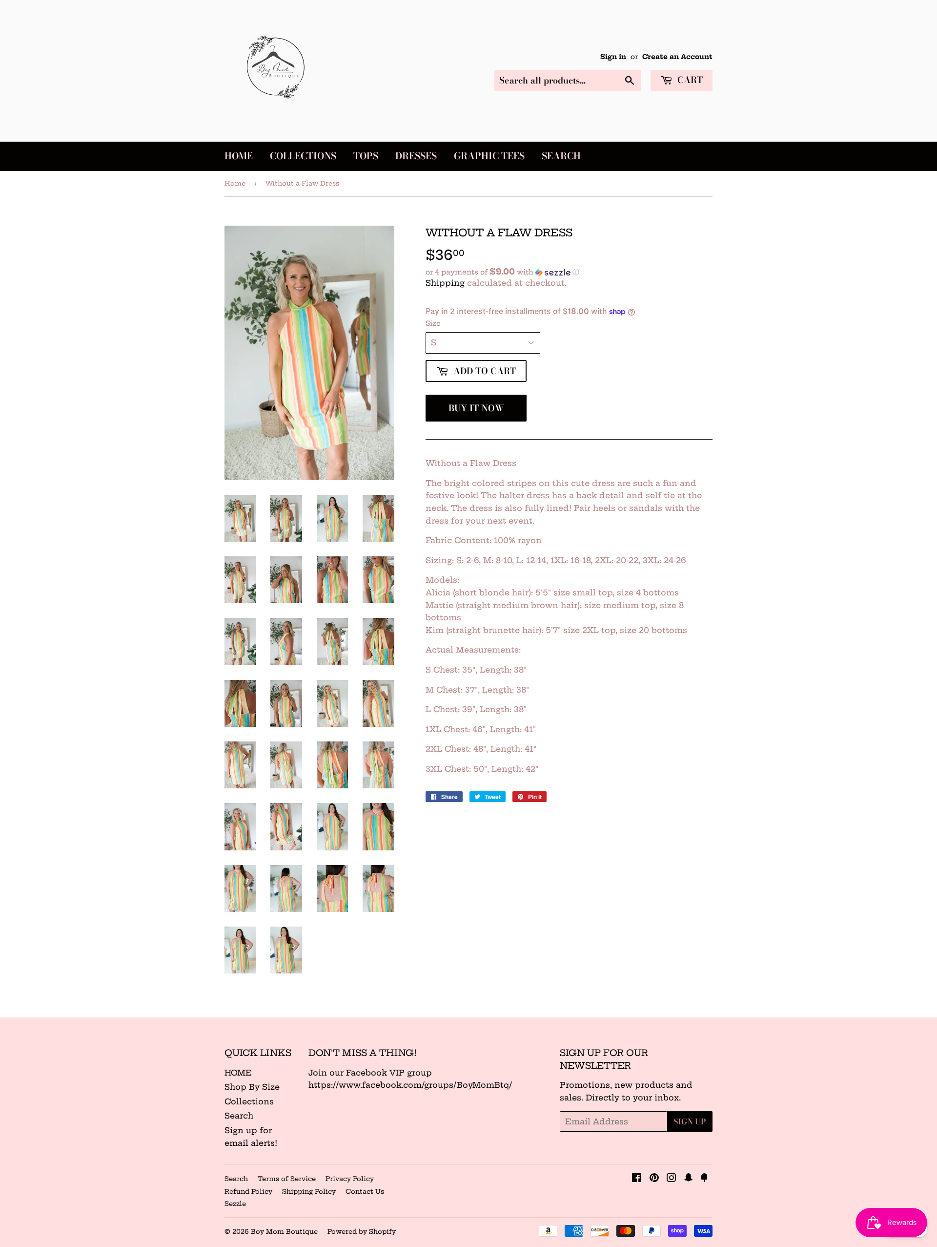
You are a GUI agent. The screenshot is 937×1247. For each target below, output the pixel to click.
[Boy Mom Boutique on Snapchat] (688, 1179)
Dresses (416, 156)
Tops (365, 156)
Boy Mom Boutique (284, 1231)
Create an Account (677, 57)
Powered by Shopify (361, 1231)
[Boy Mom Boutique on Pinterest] (654, 1179)
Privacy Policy (350, 1179)
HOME (238, 1073)
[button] (569, 272)
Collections (303, 156)
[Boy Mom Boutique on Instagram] (671, 1179)
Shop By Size (252, 1087)
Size (433, 323)
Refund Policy (248, 1191)
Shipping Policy (309, 1191)
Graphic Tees (489, 156)
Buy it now (476, 408)
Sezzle (235, 1203)
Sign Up (689, 1121)
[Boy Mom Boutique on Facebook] (636, 1179)
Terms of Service (287, 1179)
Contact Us (365, 1191)
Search (561, 156)
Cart (689, 79)
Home (238, 156)
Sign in (613, 57)
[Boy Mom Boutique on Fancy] (704, 1179)
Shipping (445, 283)
